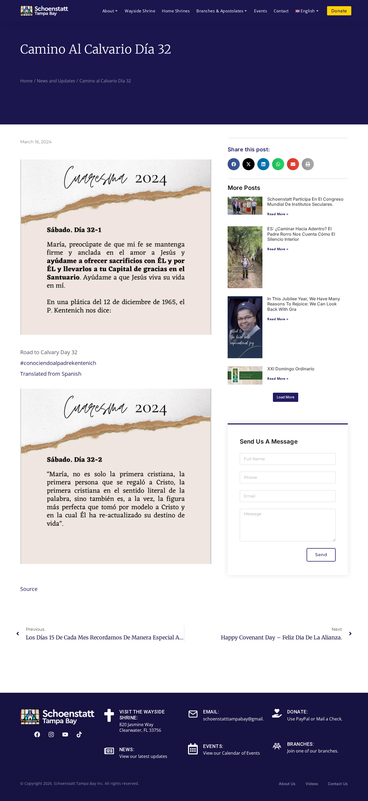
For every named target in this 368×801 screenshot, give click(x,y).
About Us (287, 783)
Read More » (278, 214)
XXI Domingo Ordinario (290, 368)
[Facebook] (37, 734)
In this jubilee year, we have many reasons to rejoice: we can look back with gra (303, 304)
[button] (234, 164)
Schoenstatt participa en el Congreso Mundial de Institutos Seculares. (305, 201)
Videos (311, 783)
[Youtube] (65, 734)
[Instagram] (51, 734)
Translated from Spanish (50, 373)
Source (28, 589)
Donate (339, 10)
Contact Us (338, 783)
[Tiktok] (79, 734)
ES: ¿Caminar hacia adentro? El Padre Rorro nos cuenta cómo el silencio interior (301, 234)
